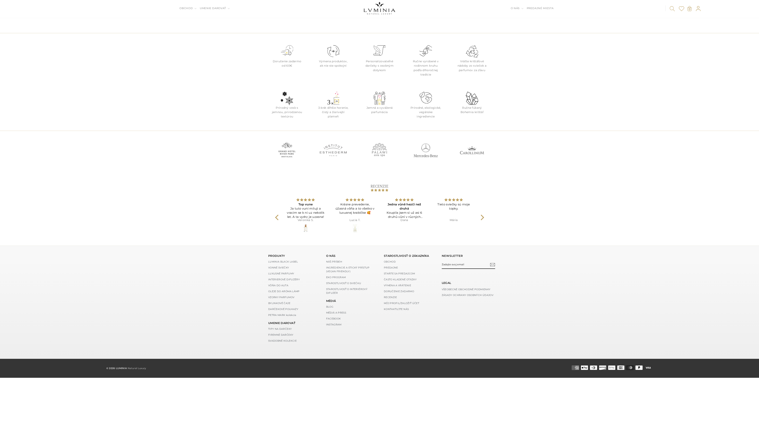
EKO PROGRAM (336, 277)
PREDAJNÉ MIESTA (540, 8)
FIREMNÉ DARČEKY (280, 334)
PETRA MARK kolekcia (282, 315)
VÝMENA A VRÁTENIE (397, 285)
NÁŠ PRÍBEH (334, 261)
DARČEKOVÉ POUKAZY (283, 309)
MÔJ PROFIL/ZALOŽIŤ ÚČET (401, 303)
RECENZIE (390, 297)
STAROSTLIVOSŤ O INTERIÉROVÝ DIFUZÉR (346, 291)
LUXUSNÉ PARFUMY (281, 273)
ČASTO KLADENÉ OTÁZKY (400, 279)
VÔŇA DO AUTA (278, 285)
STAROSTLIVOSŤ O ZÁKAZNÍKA (406, 256)
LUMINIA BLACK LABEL (283, 261)
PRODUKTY (276, 256)
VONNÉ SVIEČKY (278, 267)
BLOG (329, 306)
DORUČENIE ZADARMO (399, 291)
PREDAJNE (391, 267)
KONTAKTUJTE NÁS (396, 309)
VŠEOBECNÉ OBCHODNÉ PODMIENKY (466, 289)
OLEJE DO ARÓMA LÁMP (284, 291)
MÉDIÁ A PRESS (336, 312)
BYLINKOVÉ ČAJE (279, 303)
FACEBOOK (333, 318)
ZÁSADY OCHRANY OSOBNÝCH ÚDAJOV (468, 295)
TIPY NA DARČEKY (280, 328)
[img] (379, 190)
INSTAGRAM (334, 324)
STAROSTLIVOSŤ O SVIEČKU (343, 283)
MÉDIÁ (331, 301)
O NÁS (515, 8)
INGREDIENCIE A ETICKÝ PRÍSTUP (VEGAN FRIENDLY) (348, 269)
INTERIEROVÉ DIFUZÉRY (284, 279)
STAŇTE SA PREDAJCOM (399, 273)
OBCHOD (186, 8)
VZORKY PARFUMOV (281, 297)
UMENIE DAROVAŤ (213, 8)
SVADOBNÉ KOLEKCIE (282, 340)
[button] (277, 217)
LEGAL (446, 283)
